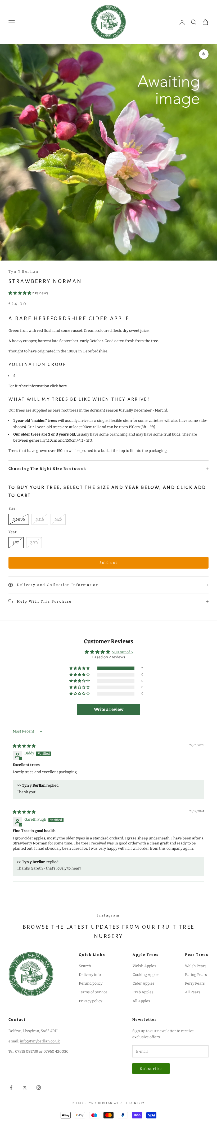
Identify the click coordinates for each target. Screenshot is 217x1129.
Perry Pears (195, 983)
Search (85, 966)
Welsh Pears (195, 966)
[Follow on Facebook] (11, 1087)
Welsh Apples (144, 966)
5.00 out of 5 (122, 652)
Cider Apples (144, 983)
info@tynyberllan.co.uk (40, 1041)
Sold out (109, 563)
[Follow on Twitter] (25, 1087)
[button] (20, 293)
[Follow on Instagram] (38, 1087)
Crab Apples (143, 992)
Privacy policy (90, 1001)
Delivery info (90, 974)
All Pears (192, 992)
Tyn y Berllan (23, 271)
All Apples (141, 1001)
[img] (24, 746)
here (63, 386)
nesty (139, 1103)
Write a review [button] (108, 709)
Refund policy (90, 983)
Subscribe (151, 1069)
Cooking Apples (146, 974)
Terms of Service (93, 992)
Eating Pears (196, 974)
